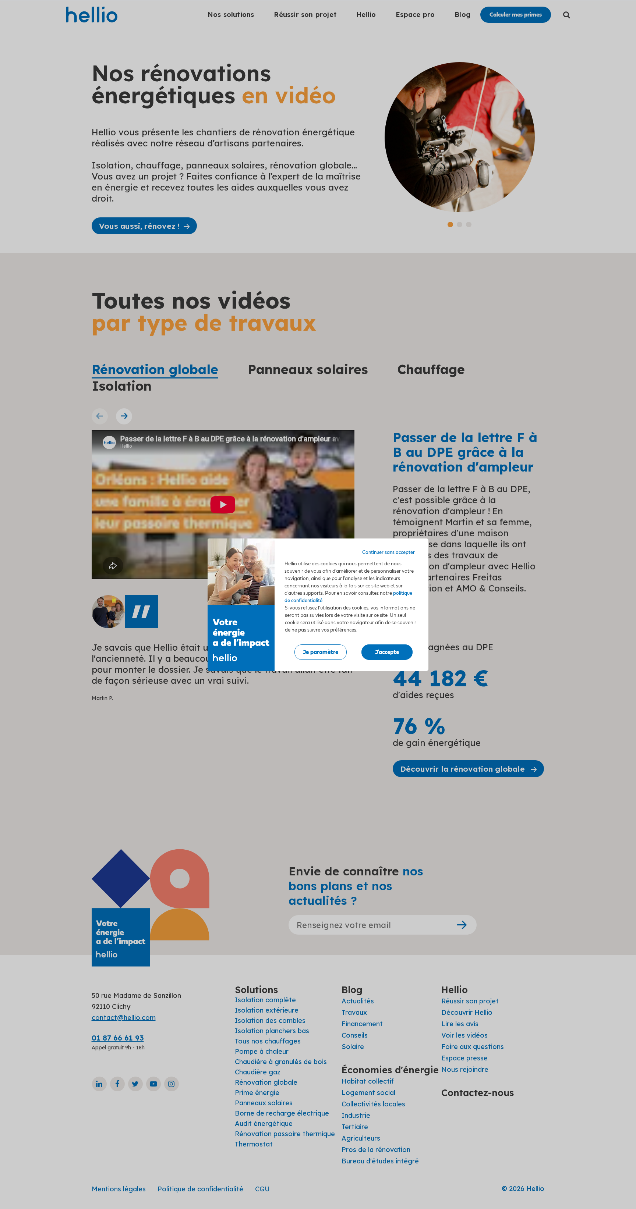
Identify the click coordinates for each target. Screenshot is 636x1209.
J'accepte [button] (387, 652)
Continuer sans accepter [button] (388, 552)
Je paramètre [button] (320, 652)
